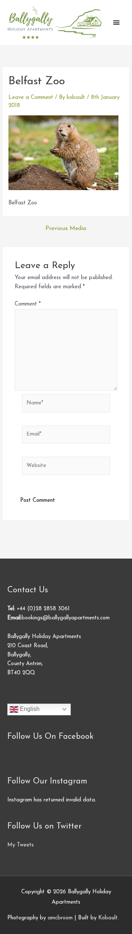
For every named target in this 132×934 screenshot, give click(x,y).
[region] (66, 871)
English (29, 709)
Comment (28, 304)
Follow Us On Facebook (50, 737)
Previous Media (65, 228)
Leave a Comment (30, 97)
